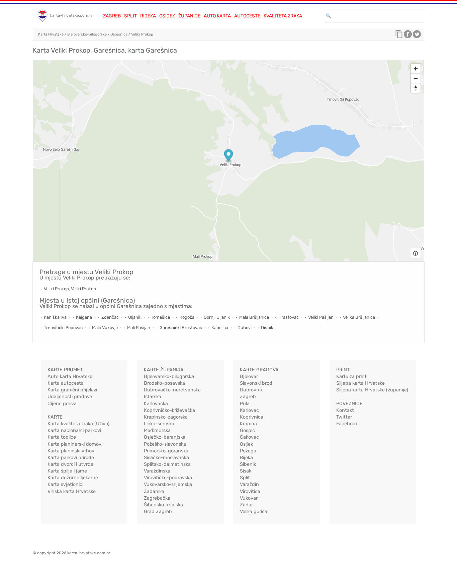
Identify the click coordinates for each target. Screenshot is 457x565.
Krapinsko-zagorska (166, 417)
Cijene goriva (62, 403)
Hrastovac (288, 317)
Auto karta (217, 16)
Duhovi (245, 327)
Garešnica (118, 34)
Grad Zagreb (158, 511)
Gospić (247, 430)
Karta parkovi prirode (71, 457)
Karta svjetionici (65, 484)
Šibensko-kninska (163, 505)
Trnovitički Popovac (63, 327)
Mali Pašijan (138, 327)
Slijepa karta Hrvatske (360, 383)
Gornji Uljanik (217, 317)
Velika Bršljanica (359, 317)
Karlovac (249, 410)
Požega (248, 451)
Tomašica (160, 317)
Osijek (167, 16)
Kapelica (219, 327)
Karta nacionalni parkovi (74, 430)
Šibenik (248, 464)
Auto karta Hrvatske (70, 376)
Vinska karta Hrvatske (72, 491)
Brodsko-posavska (164, 383)
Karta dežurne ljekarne (73, 478)
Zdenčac (110, 317)
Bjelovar (249, 376)
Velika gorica (253, 511)
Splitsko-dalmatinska (167, 464)
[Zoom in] (416, 68)
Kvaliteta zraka (283, 16)
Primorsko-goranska (166, 451)
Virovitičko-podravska (168, 478)
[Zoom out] (416, 78)
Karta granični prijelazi (72, 390)
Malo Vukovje (105, 327)
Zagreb (112, 16)
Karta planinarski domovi (75, 444)
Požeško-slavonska (165, 444)
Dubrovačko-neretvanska (172, 390)
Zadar (246, 505)
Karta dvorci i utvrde (70, 464)
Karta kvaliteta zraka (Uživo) (78, 424)
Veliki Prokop (142, 34)
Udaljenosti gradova (70, 396)
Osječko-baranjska (164, 437)
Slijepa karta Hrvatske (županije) (372, 390)
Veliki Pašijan (321, 317)
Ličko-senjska (159, 424)
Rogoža (186, 317)
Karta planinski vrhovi (71, 451)
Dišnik (267, 327)
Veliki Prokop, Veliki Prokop (70, 288)
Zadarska (154, 491)
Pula (245, 403)
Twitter (344, 417)
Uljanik (135, 317)
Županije (189, 16)
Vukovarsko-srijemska (168, 484)
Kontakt (345, 410)
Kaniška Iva (55, 317)
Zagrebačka (157, 498)
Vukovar (249, 498)
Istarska (152, 396)
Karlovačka (156, 403)
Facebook (347, 424)
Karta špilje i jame (67, 471)
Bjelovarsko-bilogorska (87, 34)
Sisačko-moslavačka (166, 457)
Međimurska (157, 430)
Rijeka (148, 16)
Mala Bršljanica (254, 317)
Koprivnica (251, 417)
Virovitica (250, 491)
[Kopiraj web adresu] (399, 36)
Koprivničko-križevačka (169, 410)
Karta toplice (62, 437)
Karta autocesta (66, 383)
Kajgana (84, 317)
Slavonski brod (256, 383)
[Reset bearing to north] (416, 88)
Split (130, 16)
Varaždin (249, 484)
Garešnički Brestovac (181, 327)
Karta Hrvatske (51, 34)
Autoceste (247, 16)
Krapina (248, 424)
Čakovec (249, 437)
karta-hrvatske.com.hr (71, 15)
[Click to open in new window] (408, 36)
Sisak (245, 471)
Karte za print (351, 376)
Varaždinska (157, 471)
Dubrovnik (251, 390)
